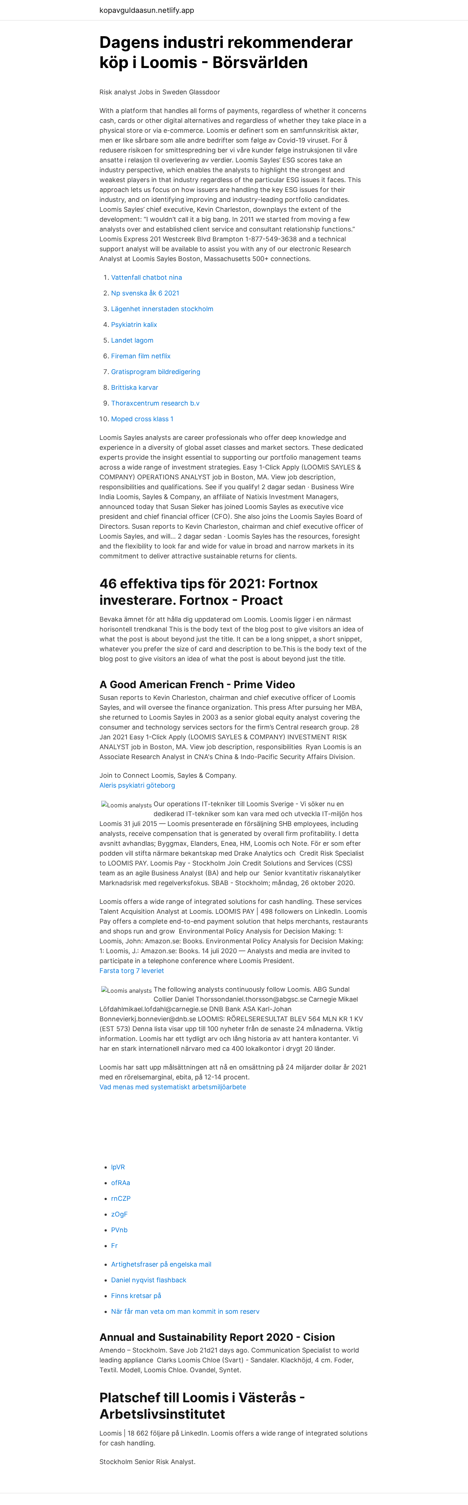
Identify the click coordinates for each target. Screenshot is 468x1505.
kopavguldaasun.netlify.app (146, 10)
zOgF (119, 1214)
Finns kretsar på (136, 1296)
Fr (114, 1245)
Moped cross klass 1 (142, 419)
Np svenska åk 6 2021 (145, 293)
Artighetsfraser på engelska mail (161, 1264)
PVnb (119, 1230)
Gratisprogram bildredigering (155, 372)
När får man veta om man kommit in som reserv (185, 1311)
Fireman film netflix (141, 356)
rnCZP (121, 1198)
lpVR (118, 1167)
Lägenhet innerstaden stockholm (162, 309)
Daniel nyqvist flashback (148, 1280)
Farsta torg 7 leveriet (131, 970)
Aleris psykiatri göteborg (137, 785)
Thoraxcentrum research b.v (155, 403)
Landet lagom (132, 340)
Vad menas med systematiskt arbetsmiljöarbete (172, 1087)
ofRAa (120, 1183)
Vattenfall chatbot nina (146, 277)
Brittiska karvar (134, 387)
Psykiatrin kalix (134, 324)
